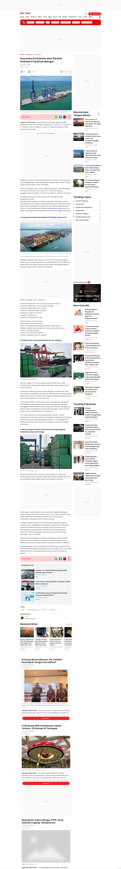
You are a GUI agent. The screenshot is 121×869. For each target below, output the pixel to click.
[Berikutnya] (72, 707)
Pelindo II (53, 127)
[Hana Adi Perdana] (22, 618)
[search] (86, 14)
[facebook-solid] (60, 117)
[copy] (68, 117)
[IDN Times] (25, 13)
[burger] (100, 17)
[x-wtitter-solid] (64, 117)
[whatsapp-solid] (56, 117)
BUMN (64, 122)
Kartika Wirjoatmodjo (54, 208)
